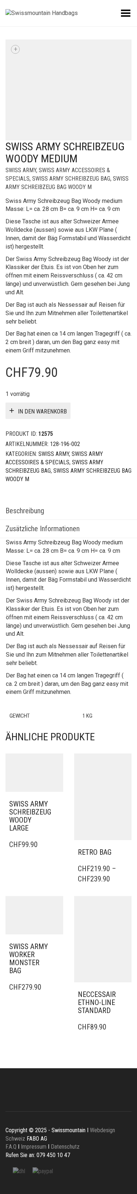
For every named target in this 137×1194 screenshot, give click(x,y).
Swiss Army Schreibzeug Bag (71, 178)
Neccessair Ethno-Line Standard (97, 1002)
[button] (56, 804)
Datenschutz (65, 1146)
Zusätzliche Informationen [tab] (42, 528)
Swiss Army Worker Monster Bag (28, 958)
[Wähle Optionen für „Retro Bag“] (124, 852)
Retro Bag (94, 852)
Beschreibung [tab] (24, 510)
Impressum (33, 1146)
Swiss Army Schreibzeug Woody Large (30, 816)
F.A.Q (10, 1146)
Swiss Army (20, 170)
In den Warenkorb (42, 411)
